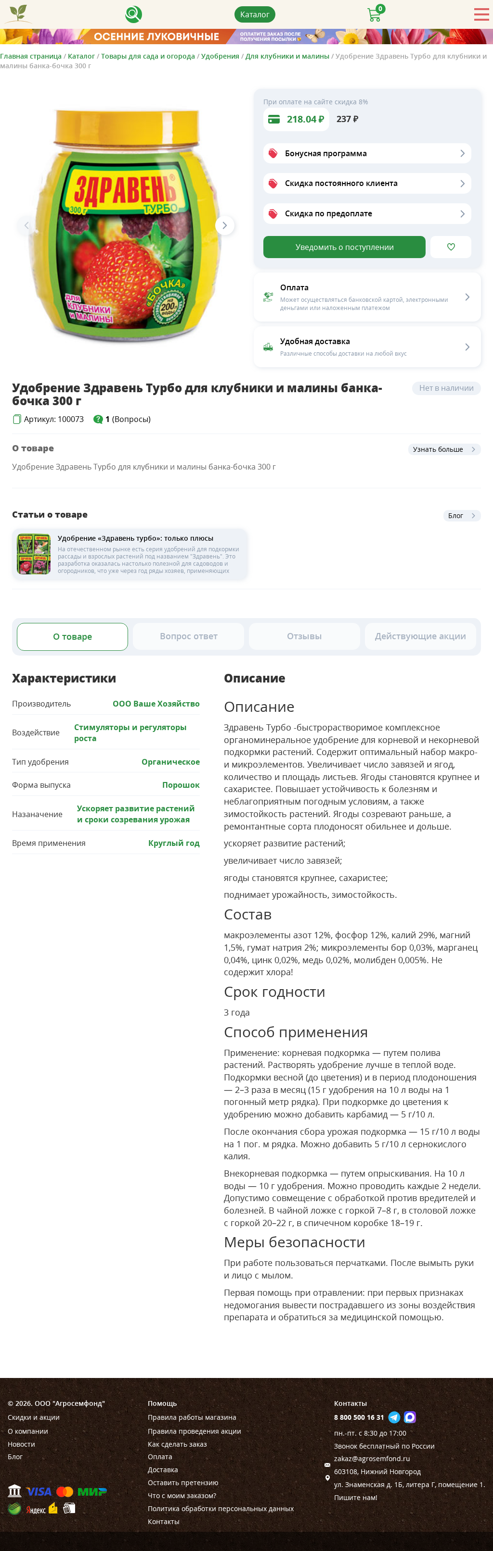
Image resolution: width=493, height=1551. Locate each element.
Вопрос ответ (189, 636)
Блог (455, 515)
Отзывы (304, 636)
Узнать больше (438, 449)
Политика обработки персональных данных (221, 1508)
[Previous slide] (26, 225)
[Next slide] (224, 225)
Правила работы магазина (192, 1417)
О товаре (72, 636)
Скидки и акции (34, 1417)
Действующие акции (420, 636)
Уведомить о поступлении (345, 247)
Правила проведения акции (194, 1431)
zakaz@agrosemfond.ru (372, 1458)
